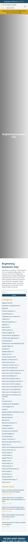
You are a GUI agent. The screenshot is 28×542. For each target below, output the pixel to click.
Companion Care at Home (10, 316)
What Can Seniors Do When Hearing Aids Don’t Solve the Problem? (13, 491)
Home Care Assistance (9, 368)
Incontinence (6, 474)
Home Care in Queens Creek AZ (11, 381)
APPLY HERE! (18, 13)
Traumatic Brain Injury (9, 479)
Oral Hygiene (6, 425)
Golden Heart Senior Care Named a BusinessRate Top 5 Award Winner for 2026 (13, 499)
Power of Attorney (8, 439)
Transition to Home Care (9, 365)
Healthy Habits (6, 346)
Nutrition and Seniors (8, 423)
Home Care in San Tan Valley (10, 384)
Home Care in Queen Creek (10, 378)
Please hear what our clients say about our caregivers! (14, 523)
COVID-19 (5, 319)
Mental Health (6, 415)
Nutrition (5, 349)
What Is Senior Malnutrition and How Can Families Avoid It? (13, 516)
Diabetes (5, 324)
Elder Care (5, 327)
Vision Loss (5, 482)
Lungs (4, 409)
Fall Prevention (6, 330)
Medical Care (6, 461)
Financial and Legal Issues (9, 338)
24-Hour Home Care (8, 357)
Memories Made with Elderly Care (12, 412)
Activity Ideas (6, 455)
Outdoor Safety (7, 428)
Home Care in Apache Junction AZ (12, 370)
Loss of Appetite (7, 406)
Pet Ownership (6, 436)
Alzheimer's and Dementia (10, 306)
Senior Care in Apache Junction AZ (12, 447)
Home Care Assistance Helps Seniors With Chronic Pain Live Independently (13, 508)
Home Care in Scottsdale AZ (10, 387)
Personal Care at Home (9, 431)
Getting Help (6, 341)
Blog (3, 308)
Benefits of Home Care (9, 359)
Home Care (5, 354)
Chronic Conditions (8, 311)
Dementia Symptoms (8, 322)
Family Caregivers (7, 333)
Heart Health (6, 471)
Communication (7, 314)
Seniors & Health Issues (9, 469)
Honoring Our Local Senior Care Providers (11, 395)
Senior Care (5, 444)
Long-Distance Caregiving (10, 335)
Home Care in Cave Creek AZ (10, 373)
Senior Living (6, 452)
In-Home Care (6, 401)
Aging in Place (6, 303)
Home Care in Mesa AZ (9, 376)
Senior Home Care (7, 362)
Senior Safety (6, 463)
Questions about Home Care (10, 442)
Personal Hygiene (7, 434)
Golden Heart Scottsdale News (11, 343)
